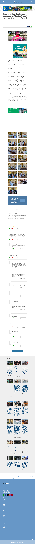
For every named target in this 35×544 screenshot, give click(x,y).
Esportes (4, 506)
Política (3, 516)
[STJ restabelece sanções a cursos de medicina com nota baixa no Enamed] (25, 458)
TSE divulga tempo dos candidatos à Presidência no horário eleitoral (17, 464)
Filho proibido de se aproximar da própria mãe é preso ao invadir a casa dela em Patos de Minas (25, 370)
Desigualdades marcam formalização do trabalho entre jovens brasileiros (10, 448)
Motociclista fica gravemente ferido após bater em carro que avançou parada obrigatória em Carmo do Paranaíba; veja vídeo (17, 431)
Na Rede (4, 526)
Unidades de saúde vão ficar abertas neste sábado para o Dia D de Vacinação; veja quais (17, 388)
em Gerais (11, 444)
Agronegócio (4, 499)
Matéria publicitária (5, 512)
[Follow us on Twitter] (8, 495)
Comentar (10, 220)
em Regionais (8, 407)
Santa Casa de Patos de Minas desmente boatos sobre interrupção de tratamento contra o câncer (10, 370)
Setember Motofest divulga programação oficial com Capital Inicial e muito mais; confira (17, 371)
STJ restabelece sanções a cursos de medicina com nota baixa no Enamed (25, 465)
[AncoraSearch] (31, 2)
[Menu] (3, 2)
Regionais (4, 517)
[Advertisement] (17, 542)
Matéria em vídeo (5, 511)
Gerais (3, 510)
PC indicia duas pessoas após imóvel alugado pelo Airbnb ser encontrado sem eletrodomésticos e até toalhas (25, 388)
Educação (4, 505)
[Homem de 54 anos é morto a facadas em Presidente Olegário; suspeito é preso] (10, 403)
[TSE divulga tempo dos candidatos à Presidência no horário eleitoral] (17, 458)
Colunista (4, 501)
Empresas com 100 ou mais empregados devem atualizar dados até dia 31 (25, 448)
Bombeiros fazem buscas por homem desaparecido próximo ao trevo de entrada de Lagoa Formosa (25, 430)
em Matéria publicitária (17, 366)
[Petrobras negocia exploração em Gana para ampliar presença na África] (17, 441)
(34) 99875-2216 (8, 491)
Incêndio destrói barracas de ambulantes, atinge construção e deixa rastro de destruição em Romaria (10, 430)
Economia (4, 504)
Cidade (4, 500)
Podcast (4, 527)
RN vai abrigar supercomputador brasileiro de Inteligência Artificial (10, 464)
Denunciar (23, 240)
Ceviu (3, 528)
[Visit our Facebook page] (5, 495)
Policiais (4, 515)
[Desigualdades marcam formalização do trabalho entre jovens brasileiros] (10, 441)
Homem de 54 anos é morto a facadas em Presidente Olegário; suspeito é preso (10, 411)
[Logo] (17, 1)
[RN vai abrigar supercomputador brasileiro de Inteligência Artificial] (10, 458)
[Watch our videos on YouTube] (12, 495)
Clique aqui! (22, 200)
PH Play (4, 514)
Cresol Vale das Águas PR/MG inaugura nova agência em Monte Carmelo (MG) (25, 411)
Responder (17, 240)
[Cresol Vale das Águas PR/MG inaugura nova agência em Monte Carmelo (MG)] (25, 403)
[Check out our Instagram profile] (10, 495)
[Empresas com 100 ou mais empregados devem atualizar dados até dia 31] (25, 441)
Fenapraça (4, 509)
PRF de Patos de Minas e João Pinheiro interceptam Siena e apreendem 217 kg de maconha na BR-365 (17, 412)
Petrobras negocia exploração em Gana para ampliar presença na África (17, 449)
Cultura (3, 503)
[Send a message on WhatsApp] (3, 495)
